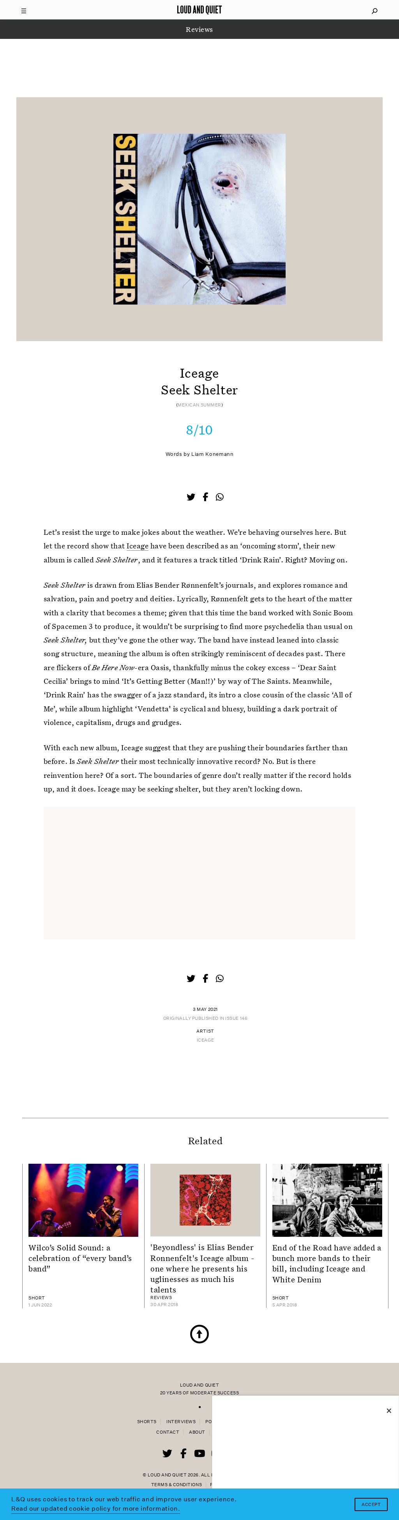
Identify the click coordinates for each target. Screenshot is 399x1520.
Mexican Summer (199, 405)
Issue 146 (236, 1018)
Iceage (137, 545)
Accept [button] (371, 1505)
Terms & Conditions (176, 1485)
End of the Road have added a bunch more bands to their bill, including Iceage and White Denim (326, 1263)
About (197, 1432)
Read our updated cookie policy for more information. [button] (95, 1508)
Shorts (147, 1422)
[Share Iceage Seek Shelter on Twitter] (191, 498)
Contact (167, 1432)
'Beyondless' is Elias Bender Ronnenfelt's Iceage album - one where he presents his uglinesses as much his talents (202, 1268)
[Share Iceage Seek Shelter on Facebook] (206, 498)
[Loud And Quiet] (199, 9)
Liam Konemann (212, 454)
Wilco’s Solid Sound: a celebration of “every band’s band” (80, 1258)
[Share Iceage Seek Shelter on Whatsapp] (219, 497)
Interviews (181, 1422)
